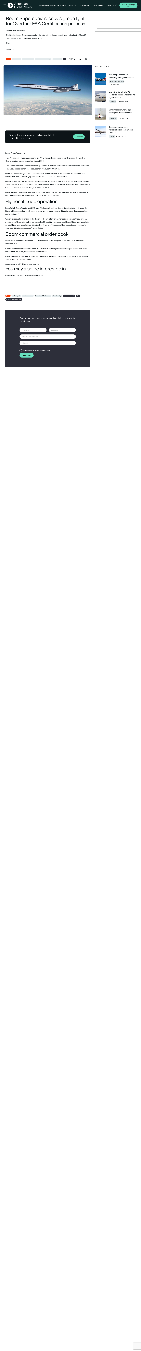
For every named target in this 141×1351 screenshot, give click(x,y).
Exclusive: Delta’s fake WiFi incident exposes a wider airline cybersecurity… (122, 94)
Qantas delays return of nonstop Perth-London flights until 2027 (121, 130)
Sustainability (57, 59)
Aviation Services (28, 59)
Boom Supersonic (29, 35)
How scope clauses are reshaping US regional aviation (121, 76)
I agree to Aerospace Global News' (37, 350)
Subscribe (79, 136)
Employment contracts (117, 81)
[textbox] (45, 343)
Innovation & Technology (43, 59)
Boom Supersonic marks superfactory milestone (24, 275)
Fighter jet (113, 118)
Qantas (112, 136)
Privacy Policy (47, 350)
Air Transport (84, 5)
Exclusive (113, 101)
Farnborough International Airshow (52, 5)
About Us (110, 5)
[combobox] (47, 343)
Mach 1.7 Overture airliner (13, 299)
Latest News (98, 5)
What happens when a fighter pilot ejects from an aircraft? (121, 111)
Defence (72, 5)
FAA (61, 181)
